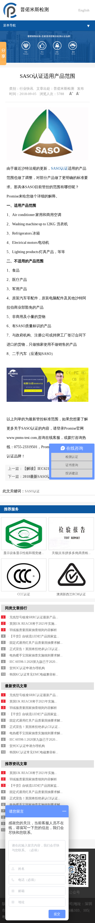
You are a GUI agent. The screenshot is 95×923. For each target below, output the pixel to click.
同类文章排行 (16, 608)
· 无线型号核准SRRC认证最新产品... (33, 617)
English (83, 10)
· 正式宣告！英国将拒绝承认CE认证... (34, 649)
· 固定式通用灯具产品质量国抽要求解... (35, 643)
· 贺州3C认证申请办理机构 (26, 668)
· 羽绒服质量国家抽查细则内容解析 (32, 630)
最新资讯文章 (16, 686)
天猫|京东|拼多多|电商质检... (71, 553)
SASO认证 (59, 168)
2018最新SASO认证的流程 (44, 477)
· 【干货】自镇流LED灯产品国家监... (33, 636)
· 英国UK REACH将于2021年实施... (32, 623)
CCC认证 (23, 594)
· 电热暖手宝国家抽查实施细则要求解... (35, 655)
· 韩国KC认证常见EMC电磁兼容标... (33, 674)
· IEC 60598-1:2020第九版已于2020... (33, 662)
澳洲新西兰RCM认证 (71, 594)
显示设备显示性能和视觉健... (23, 553)
